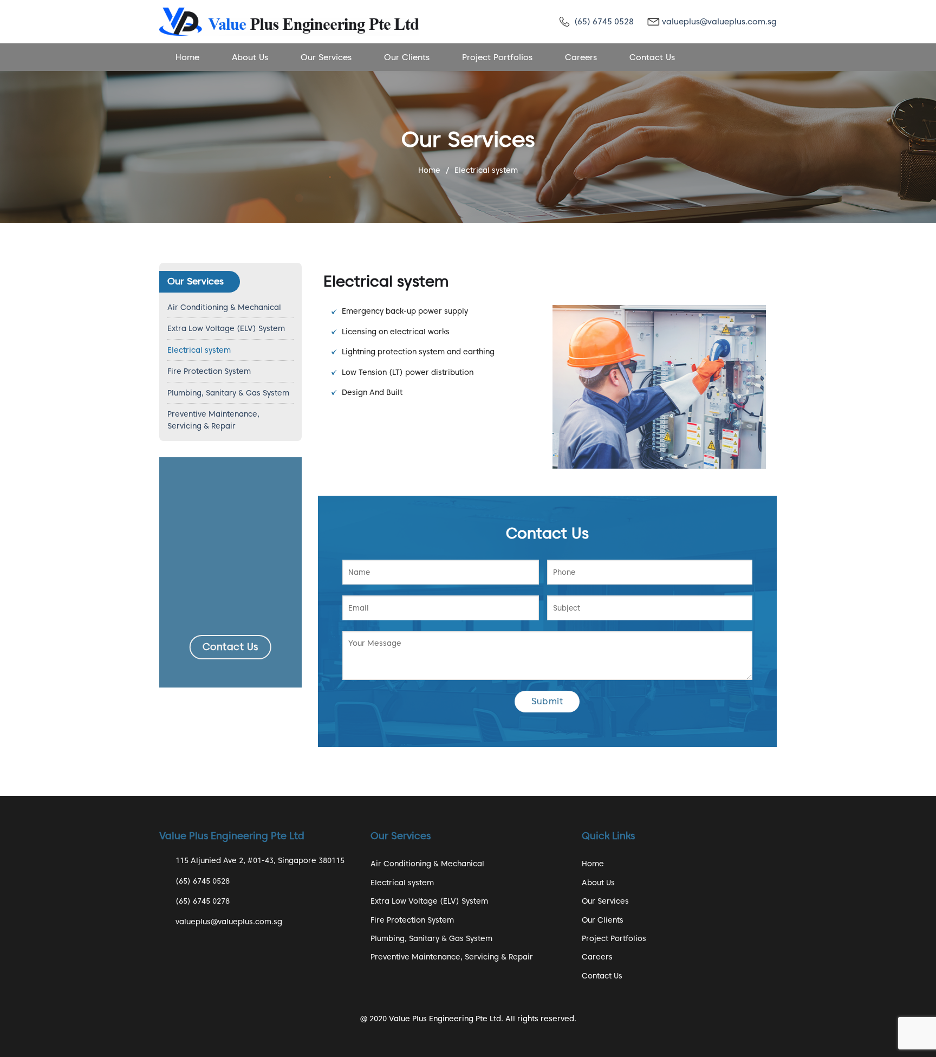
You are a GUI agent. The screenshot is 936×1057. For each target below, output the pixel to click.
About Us (250, 57)
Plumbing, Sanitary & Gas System (228, 392)
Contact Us (652, 57)
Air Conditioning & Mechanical (224, 307)
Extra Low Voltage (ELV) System (226, 328)
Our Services (326, 57)
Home (187, 57)
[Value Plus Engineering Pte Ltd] (289, 21)
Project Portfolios (497, 57)
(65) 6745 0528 (604, 22)
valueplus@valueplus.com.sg (719, 22)
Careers (581, 57)
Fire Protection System (209, 371)
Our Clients (407, 57)
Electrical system (199, 350)
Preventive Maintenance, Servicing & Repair (213, 420)
